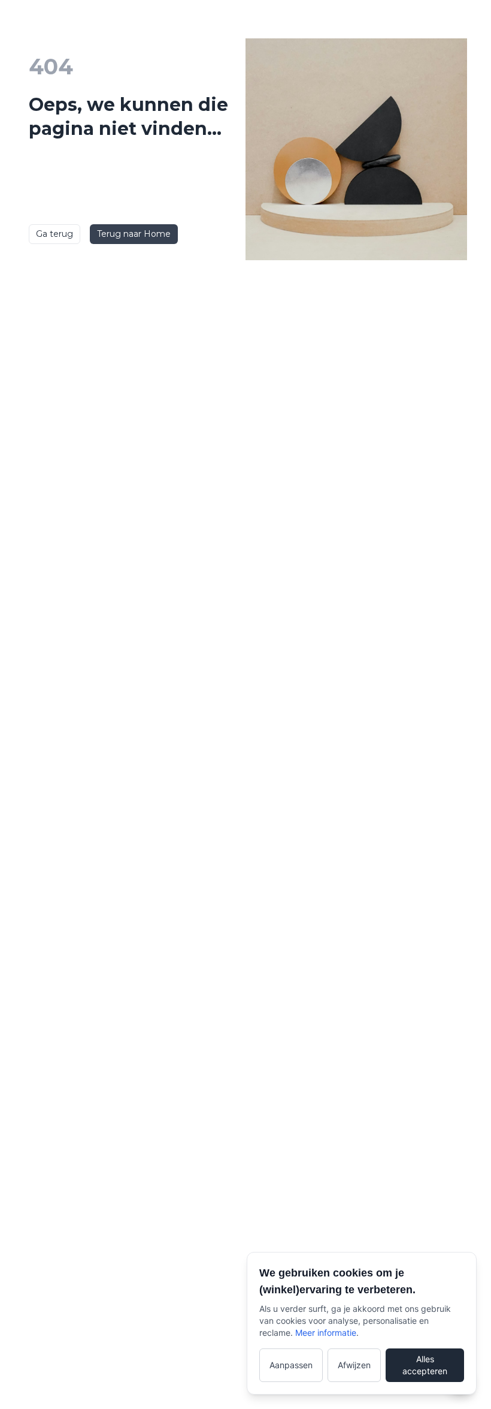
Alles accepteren (424, 1365)
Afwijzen (354, 1365)
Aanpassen (291, 1365)
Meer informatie (325, 1332)
